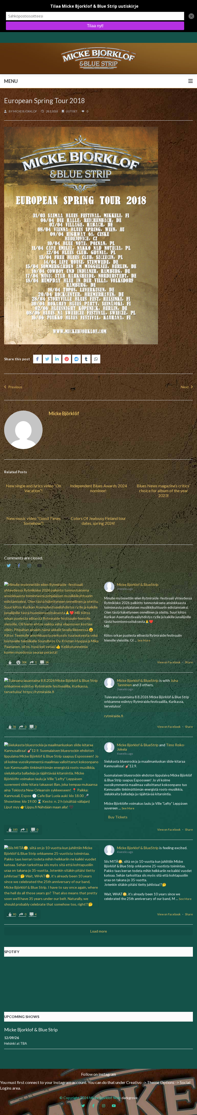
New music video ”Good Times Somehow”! (33, 521)
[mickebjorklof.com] (98, 57)
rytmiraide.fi (113, 716)
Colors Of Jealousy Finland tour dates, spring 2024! (98, 521)
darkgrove (130, 1097)
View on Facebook (169, 662)
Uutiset (71, 111)
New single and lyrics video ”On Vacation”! (33, 488)
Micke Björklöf (25, 111)
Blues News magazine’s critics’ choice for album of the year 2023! (163, 490)
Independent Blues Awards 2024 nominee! (98, 488)
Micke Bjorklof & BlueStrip (138, 584)
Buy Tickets (117, 817)
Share (189, 662)
